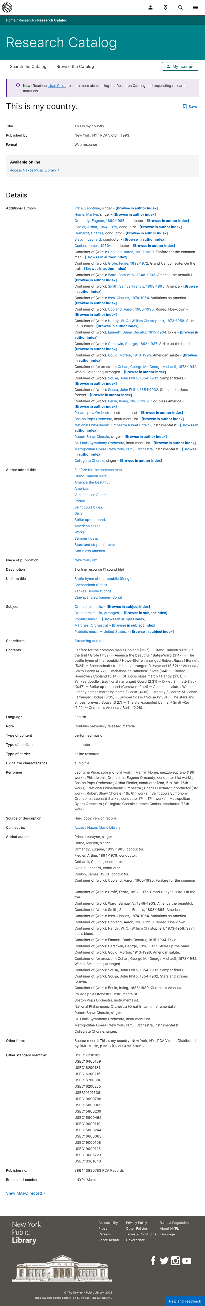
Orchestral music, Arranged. (97, 613)
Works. (80, 532)
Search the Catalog (28, 66)
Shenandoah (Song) (90, 585)
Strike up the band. (90, 519)
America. (81, 488)
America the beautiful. (92, 482)
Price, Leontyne (87, 208)
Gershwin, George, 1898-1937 (132, 343)
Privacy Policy (136, 1223)
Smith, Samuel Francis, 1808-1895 (136, 286)
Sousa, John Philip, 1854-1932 (133, 378)
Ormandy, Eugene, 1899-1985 (99, 220)
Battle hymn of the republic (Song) (102, 578)
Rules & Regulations (175, 1223)
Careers (104, 1234)
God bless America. (90, 551)
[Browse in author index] (137, 208)
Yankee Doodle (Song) (92, 591)
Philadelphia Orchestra (93, 412)
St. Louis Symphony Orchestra (99, 443)
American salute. (88, 526)
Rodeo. (80, 501)
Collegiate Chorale (89, 460)
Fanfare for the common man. (98, 470)
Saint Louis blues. (88, 507)
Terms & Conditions (141, 1234)
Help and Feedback (185, 1301)
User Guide (57, 85)
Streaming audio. (88, 641)
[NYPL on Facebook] (153, 1261)
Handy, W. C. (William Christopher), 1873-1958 (146, 321)
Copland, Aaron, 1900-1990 (131, 252)
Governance (135, 1240)
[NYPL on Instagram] (176, 1261)
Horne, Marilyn (86, 214)
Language (167, 1234)
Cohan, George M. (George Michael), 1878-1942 (157, 366)
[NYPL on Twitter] (165, 1261)
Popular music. (86, 619)
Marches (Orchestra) (91, 625)
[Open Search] (180, 7)
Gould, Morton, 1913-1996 (129, 355)
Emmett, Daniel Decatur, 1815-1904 (137, 332)
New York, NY (85, 560)
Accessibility (108, 1223)
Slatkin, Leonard (87, 239)
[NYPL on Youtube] (187, 1261)
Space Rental (108, 1240)
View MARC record (24, 1193)
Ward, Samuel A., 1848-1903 (131, 275)
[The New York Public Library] (7, 7)
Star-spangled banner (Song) (98, 597)
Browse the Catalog (75, 66)
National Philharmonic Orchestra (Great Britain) (112, 425)
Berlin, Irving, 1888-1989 (128, 401)
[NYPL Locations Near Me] (165, 7)
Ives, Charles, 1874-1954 (128, 298)
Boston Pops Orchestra (93, 419)
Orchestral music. (88, 606)
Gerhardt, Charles (88, 233)
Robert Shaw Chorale (91, 436)
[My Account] (150, 7)
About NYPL (169, 1228)
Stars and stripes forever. (95, 544)
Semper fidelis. (86, 538)
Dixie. (79, 513)
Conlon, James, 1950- (92, 245)
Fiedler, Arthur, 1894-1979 (95, 227)
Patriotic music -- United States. (100, 631)
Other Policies (137, 1228)
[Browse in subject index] (128, 606)
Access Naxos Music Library (97, 827)
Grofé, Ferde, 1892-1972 (128, 263)
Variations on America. (92, 494)
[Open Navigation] (195, 7)
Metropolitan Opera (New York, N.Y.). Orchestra (113, 449)
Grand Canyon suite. (91, 476)
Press (102, 1228)
